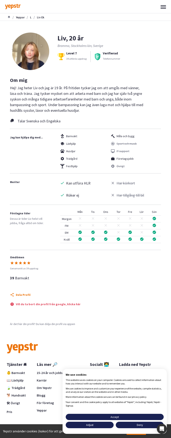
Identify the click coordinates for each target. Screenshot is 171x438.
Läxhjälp (71, 144)
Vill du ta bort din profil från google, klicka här (48, 304)
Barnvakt (71, 136)
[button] (162, 429)
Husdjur (70, 151)
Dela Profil (23, 295)
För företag (45, 403)
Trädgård (71, 159)
